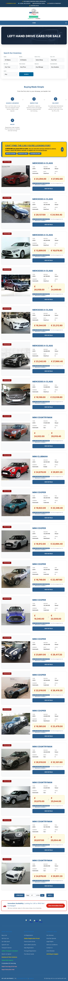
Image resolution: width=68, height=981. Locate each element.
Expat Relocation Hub (8, 969)
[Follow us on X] (27, 921)
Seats (5, 71)
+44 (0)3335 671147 (22, 978)
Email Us (31, 978)
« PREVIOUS (19, 895)
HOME (34, 23)
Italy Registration (29, 947)
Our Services (49, 935)
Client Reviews (50, 951)
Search (26, 74)
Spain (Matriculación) (30, 944)
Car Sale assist (6, 941)
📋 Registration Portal (39, 3)
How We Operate (51, 938)
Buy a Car (4, 935)
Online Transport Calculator (10, 951)
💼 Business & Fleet (11, 3)
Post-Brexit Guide (29, 954)
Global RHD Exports (7, 960)
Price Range (22, 63)
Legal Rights (49, 941)
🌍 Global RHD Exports (24, 3)
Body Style (37, 56)
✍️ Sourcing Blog (34, 5)
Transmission (53, 63)
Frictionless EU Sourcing (9, 963)
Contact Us (49, 947)
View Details (48, 188)
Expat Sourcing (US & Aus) (9, 966)
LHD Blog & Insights (52, 954)
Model (20, 56)
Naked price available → (40, 184)
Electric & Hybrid (6, 954)
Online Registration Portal (32, 938)
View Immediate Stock (55, 905)
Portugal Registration (30, 951)
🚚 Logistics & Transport (54, 3)
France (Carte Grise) (29, 941)
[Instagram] (40, 921)
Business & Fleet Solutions (9, 957)
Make (5, 56)
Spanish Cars (5, 944)
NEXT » (50, 895)
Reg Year (6, 63)
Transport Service (6, 947)
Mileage (37, 63)
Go (42, 895)
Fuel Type (52, 56)
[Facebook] (31, 921)
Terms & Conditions (52, 944)
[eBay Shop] (36, 921)
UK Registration (28, 935)
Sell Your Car (5, 938)
